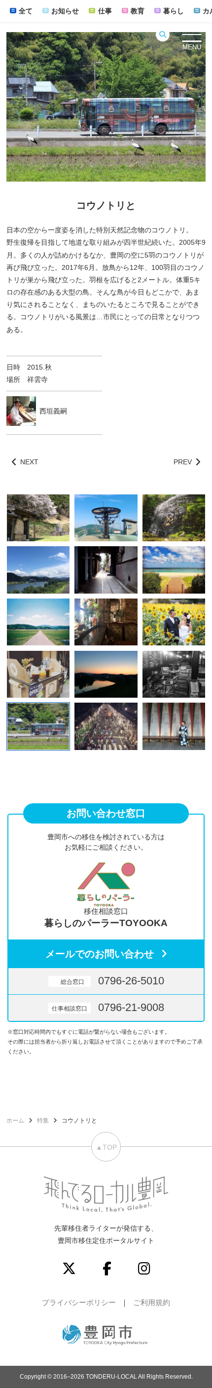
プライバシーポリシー (79, 1302)
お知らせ (65, 11)
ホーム (15, 1120)
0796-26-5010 (112, 981)
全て (26, 11)
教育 (137, 11)
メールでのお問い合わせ (99, 953)
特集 (43, 1120)
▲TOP (106, 1147)
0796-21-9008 (108, 1007)
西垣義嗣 (53, 411)
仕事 (104, 11)
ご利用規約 (151, 1302)
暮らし (173, 11)
